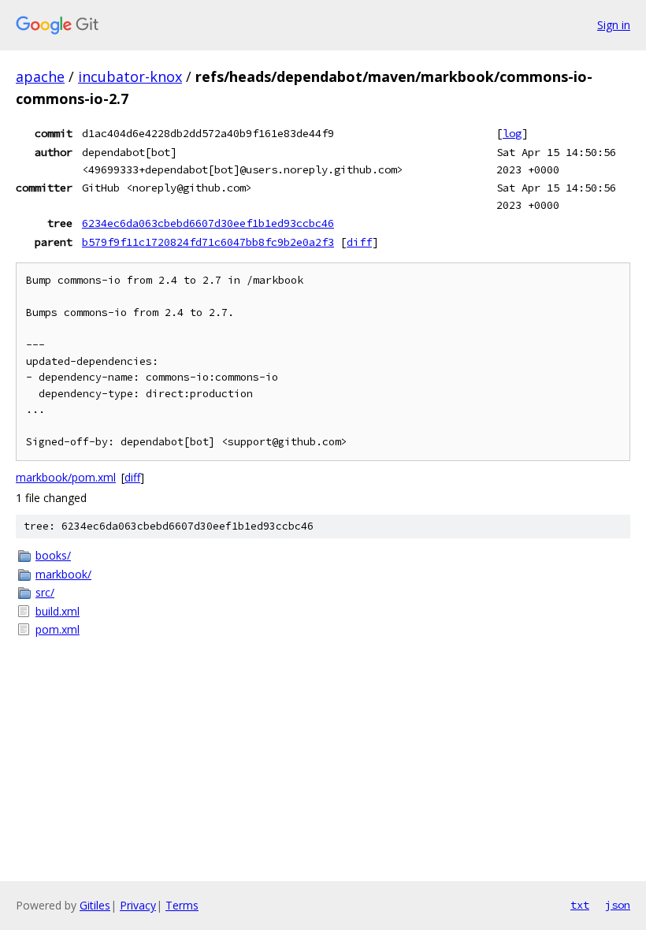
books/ (53, 555)
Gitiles (95, 905)
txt (579, 905)
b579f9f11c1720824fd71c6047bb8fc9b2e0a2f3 (208, 242)
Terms (182, 905)
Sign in (613, 24)
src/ (44, 592)
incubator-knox (130, 76)
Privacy (138, 905)
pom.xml (57, 629)
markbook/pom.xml (66, 477)
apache (40, 76)
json (617, 905)
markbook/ (63, 574)
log (512, 133)
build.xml (57, 611)
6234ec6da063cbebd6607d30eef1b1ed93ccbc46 (208, 223)
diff (359, 242)
